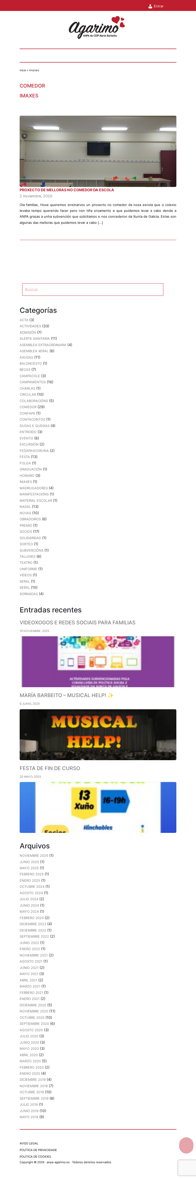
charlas (27, 388)
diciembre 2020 (33, 1005)
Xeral (25, 587)
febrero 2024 (32, 918)
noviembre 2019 (34, 1086)
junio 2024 (29, 905)
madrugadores (34, 488)
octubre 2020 (32, 1017)
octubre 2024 (32, 887)
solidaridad (30, 538)
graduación (31, 469)
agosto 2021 (31, 961)
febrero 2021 (31, 993)
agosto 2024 (31, 893)
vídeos (26, 575)
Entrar (158, 6)
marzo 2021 (30, 986)
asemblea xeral (34, 351)
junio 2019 (29, 1111)
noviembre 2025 (34, 855)
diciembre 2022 (33, 930)
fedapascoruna (34, 451)
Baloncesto (31, 363)
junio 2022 (29, 943)
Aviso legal (29, 1143)
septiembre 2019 (34, 1098)
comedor (32, 86)
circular (28, 394)
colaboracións (34, 401)
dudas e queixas (35, 426)
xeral (25, 581)
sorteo (26, 544)
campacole (30, 376)
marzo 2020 (30, 1061)
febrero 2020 (32, 1067)
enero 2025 (30, 880)
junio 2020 (29, 1042)
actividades (30, 326)
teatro (26, 563)
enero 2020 (30, 1073)
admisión (28, 332)
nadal (25, 507)
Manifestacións (34, 494)
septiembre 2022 (34, 936)
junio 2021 (29, 968)
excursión (29, 444)
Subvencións (31, 550)
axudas (26, 357)
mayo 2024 (29, 911)
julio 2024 (29, 899)
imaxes (29, 96)
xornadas (29, 594)
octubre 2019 (32, 1092)
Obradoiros (30, 519)
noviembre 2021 (34, 955)
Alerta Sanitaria (35, 338)
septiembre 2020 (34, 1024)
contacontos (32, 419)
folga (25, 463)
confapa (27, 413)
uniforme (28, 569)
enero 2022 (30, 949)
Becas (25, 369)
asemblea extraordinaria (43, 345)
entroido (28, 432)
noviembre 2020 (34, 1011)
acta (24, 320)
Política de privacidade (38, 1150)
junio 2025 (29, 862)
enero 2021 (30, 999)
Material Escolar (36, 500)
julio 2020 (29, 1036)
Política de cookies (35, 1156)
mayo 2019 (29, 1117)
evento (26, 438)
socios (26, 531)
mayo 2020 (29, 1049)
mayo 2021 (29, 974)
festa (25, 457)
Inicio (23, 70)
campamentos (33, 382)
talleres (27, 556)
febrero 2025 (32, 874)
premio (26, 525)
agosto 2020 (31, 1030)
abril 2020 (29, 1055)
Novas (25, 513)
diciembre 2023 (33, 924)
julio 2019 (29, 1104)
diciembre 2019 (33, 1080)
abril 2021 (28, 980)
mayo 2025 (29, 868)
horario (27, 476)
